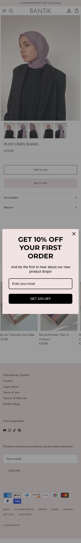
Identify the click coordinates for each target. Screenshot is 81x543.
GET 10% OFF (40, 298)
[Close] (74, 233)
